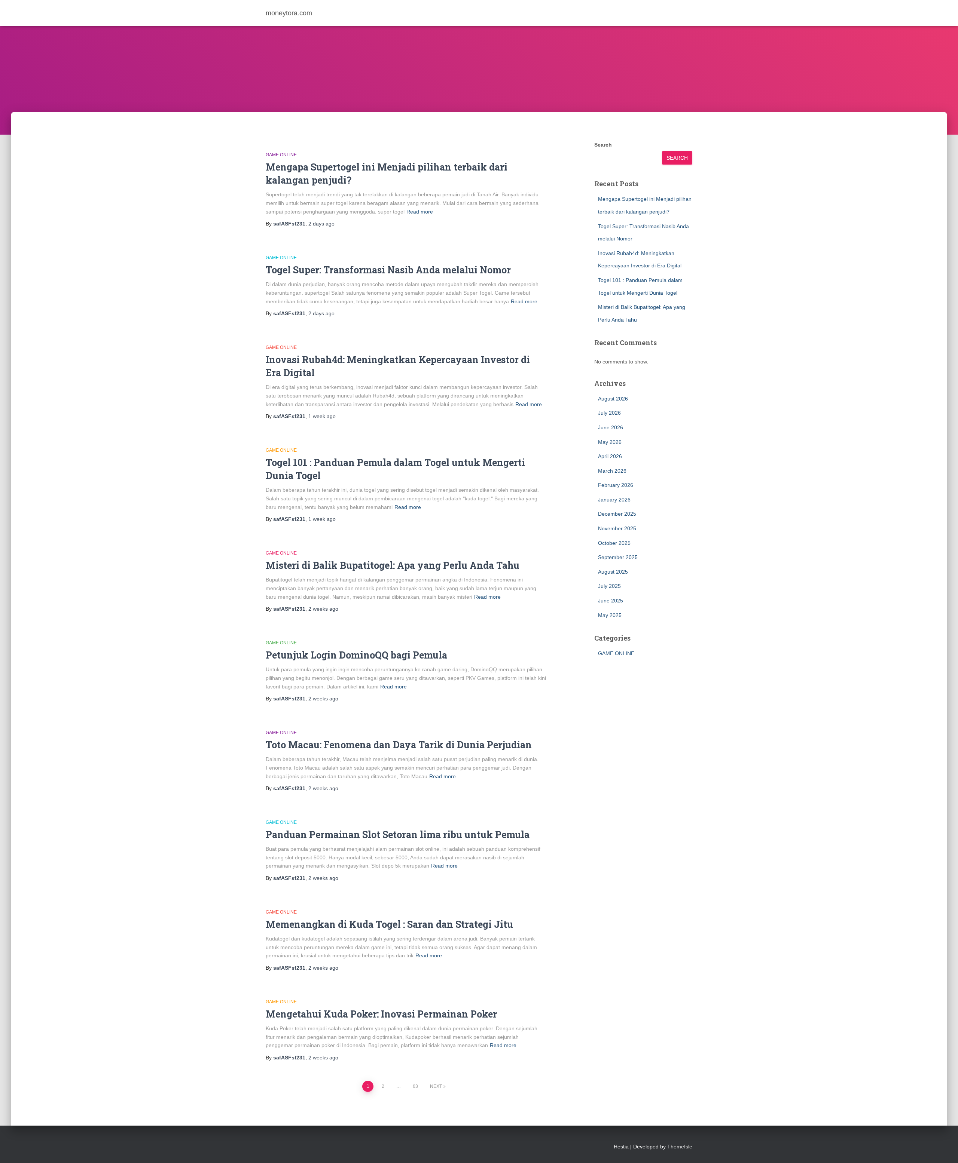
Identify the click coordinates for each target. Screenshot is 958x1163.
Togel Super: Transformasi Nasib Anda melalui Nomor (388, 270)
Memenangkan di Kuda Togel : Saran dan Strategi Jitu (389, 924)
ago (321, 224)
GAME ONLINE (281, 154)
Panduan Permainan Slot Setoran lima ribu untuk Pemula (398, 834)
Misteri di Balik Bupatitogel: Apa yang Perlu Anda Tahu (392, 565)
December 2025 (617, 514)
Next (436, 1086)
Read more (419, 212)
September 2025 (618, 557)
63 (415, 1086)
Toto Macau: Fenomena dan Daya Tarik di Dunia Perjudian (399, 745)
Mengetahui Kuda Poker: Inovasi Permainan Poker (381, 1014)
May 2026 (610, 442)
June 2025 (610, 601)
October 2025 (614, 543)
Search (603, 145)
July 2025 (609, 586)
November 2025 (617, 528)
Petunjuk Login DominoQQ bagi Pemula (356, 655)
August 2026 (613, 399)
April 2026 (610, 456)
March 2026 (612, 471)
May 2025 (610, 615)
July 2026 (609, 413)
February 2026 (615, 485)
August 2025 (613, 572)
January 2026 (614, 500)
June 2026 (610, 427)
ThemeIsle (679, 1147)
